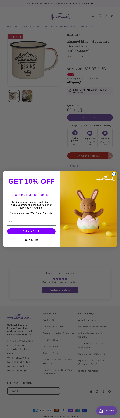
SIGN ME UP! (31, 231)
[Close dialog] (114, 174)
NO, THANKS (31, 240)
